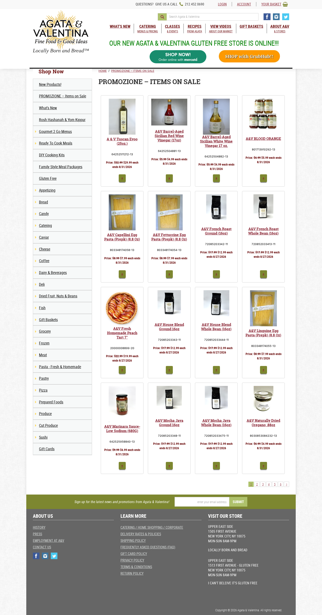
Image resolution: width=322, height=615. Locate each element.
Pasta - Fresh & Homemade (60, 366)
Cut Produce (48, 425)
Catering (45, 225)
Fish (42, 307)
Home (103, 70)
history (39, 527)
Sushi (43, 437)
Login (222, 4)
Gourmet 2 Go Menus (55, 131)
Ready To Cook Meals (55, 143)
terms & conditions (136, 566)
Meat (43, 354)
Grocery (45, 331)
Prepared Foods (51, 402)
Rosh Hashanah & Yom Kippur (62, 119)
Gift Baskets (48, 319)
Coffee (44, 260)
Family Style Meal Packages (60, 166)
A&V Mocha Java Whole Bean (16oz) (216, 422)
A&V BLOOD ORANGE (263, 138)
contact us (42, 547)
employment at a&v (48, 540)
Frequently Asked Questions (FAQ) (147, 547)
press (37, 534)
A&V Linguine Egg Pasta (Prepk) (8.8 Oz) (263, 333)
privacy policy (132, 560)
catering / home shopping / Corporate (151, 527)
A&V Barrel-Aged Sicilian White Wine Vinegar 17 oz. (216, 141)
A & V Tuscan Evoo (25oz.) (122, 141)
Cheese (44, 249)
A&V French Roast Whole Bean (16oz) (263, 231)
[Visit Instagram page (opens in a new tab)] (276, 16)
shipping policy (133, 540)
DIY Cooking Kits (52, 154)
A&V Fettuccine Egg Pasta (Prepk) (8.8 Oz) (169, 237)
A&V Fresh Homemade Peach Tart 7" (122, 333)
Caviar (44, 237)
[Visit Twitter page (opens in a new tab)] (285, 16)
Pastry (44, 378)
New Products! (50, 84)
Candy (44, 213)
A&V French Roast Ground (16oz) (216, 231)
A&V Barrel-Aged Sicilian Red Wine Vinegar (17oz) (169, 136)
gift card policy (133, 553)
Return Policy (131, 573)
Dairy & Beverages (53, 272)
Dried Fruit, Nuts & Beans (58, 296)
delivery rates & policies (140, 534)
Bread (43, 202)
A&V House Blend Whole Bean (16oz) (216, 326)
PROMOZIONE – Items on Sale (62, 96)
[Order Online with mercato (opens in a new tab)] (178, 57)
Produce (45, 413)
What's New (48, 107)
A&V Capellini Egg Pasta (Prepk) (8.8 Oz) (122, 237)
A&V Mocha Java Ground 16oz (169, 422)
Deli (42, 284)
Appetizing (47, 190)
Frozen (44, 343)
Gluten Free (48, 178)
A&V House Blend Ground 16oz (169, 326)
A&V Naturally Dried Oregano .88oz (263, 422)
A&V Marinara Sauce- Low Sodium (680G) (122, 428)
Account (244, 4)
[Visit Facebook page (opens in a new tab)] (267, 16)
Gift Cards (47, 448)
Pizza (43, 390)
